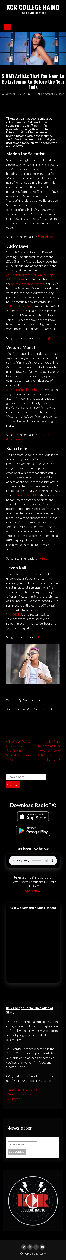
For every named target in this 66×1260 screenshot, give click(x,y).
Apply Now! (33, 891)
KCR (33, 93)
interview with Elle (26, 495)
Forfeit (42, 558)
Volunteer (13, 1099)
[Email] (42, 1247)
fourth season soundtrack (28, 284)
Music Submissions (19, 1094)
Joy (39, 637)
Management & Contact (22, 1090)
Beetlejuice (45, 237)
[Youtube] (30, 1247)
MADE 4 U (14, 614)
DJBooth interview (19, 306)
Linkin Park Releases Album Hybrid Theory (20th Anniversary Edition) (48, 750)
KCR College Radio (33, 7)
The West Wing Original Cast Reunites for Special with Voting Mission (19, 750)
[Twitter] (23, 1247)
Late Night (44, 338)
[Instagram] (36, 1247)
